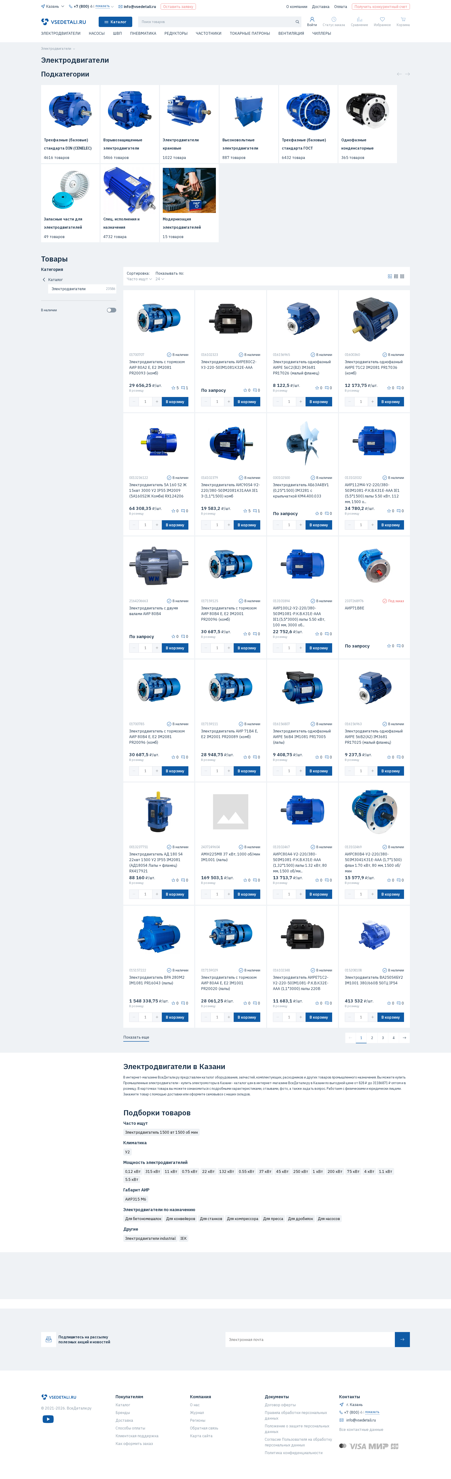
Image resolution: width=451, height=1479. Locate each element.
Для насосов (329, 1218)
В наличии (49, 310)
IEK (183, 1238)
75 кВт (353, 1171)
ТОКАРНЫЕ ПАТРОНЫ (250, 33)
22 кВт (208, 1171)
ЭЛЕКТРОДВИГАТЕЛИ (61, 33)
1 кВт (318, 1171)
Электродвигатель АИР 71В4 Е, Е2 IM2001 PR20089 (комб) (229, 734)
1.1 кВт (385, 1171)
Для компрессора (242, 1218)
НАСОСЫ (97, 33)
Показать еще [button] (136, 1037)
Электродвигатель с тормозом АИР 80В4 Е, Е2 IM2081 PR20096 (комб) (157, 737)
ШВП (117, 33)
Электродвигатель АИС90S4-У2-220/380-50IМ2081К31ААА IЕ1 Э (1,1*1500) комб (230, 490)
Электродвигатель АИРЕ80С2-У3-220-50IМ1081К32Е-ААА (229, 364)
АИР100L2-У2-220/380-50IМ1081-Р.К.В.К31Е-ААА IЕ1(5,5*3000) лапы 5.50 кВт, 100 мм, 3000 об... (299, 616)
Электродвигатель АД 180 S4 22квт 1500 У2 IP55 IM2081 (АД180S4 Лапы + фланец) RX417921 (156, 862)
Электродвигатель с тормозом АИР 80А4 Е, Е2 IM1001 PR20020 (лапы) (229, 983)
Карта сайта (201, 1435)
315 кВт (152, 1171)
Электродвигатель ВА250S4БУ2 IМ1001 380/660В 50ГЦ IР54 (374, 980)
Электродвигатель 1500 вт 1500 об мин (161, 1132)
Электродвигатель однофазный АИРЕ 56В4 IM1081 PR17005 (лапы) (302, 737)
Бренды (123, 1412)
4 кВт (369, 1171)
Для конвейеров (180, 1218)
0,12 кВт (133, 1171)
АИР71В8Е (354, 608)
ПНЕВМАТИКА (143, 33)
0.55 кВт (246, 1171)
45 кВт (282, 1171)
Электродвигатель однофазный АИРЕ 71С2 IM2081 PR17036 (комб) (374, 367)
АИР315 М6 (135, 1199)
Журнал (197, 1412)
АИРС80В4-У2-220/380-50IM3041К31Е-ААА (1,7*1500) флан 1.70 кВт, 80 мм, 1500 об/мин (373, 862)
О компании (296, 6)
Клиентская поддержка (137, 1435)
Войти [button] (312, 25)
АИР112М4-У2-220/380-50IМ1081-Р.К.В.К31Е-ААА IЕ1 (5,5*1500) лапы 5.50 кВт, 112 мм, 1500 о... (372, 493)
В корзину (175, 401)
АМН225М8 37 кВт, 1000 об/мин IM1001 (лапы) (230, 857)
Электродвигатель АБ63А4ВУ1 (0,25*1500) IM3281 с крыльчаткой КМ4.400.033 (301, 490)
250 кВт (300, 1171)
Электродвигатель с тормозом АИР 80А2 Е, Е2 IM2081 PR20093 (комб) (157, 367)
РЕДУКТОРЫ (176, 33)
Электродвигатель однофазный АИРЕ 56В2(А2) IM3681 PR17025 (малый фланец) (374, 737)
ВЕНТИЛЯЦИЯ (291, 33)
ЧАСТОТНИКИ (209, 33)
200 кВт (335, 1171)
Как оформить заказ (134, 1443)
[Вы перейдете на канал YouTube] (48, 1419)
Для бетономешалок (143, 1218)
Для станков (211, 1218)
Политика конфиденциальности (294, 1452)
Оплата (340, 6)
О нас (195, 1404)
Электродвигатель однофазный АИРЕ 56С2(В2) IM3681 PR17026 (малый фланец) (302, 367)
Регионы (197, 1420)
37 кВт (265, 1171)
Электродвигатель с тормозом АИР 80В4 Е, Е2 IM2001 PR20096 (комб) (229, 614)
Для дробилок (300, 1218)
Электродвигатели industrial (150, 1238)
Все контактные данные (361, 1429)
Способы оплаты (130, 1428)
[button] (44, 36)
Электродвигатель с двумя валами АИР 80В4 (153, 611)
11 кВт (171, 1171)
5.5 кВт (131, 1179)
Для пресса (273, 1218)
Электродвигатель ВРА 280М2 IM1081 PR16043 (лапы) (157, 980)
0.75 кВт (190, 1171)
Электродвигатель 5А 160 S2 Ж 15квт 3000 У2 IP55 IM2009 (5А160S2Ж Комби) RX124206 (158, 490)
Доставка (321, 6)
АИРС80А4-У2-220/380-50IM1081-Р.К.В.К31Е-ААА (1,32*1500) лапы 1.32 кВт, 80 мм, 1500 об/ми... (300, 862)
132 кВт (226, 1171)
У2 (127, 1152)
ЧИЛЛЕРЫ (321, 33)
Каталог (118, 21)
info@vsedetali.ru (140, 6)
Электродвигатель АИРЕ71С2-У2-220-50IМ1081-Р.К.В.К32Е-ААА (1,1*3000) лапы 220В (300, 983)
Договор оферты (280, 1404)
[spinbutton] (145, 401)
